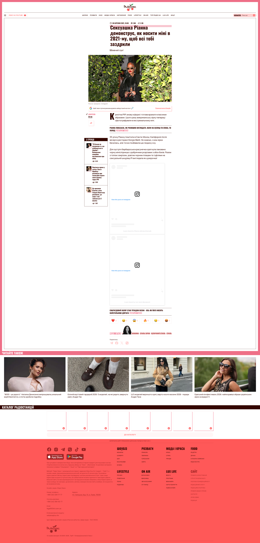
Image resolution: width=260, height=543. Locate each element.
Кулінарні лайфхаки (197, 459)
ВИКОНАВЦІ (145, 478)
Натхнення (121, 15)
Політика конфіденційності (200, 481)
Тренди (168, 459)
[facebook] (117, 343)
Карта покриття (171, 485)
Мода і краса (110, 15)
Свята (144, 462)
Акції (173, 15)
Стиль (169, 333)
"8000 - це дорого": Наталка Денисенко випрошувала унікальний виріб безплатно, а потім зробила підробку (32, 395)
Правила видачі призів (198, 491)
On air (145, 15)
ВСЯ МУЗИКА (146, 475)
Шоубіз (85, 15)
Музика (119, 465)
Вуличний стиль (158, 333)
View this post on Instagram (120, 199)
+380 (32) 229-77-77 (54, 495)
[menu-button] (5, 15)
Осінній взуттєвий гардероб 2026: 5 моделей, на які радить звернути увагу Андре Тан (98, 395)
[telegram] (111, 343)
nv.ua (90, 117)
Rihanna (135, 333)
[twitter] (122, 343)
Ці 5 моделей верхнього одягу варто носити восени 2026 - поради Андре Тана (160, 395)
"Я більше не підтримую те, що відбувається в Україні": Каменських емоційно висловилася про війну (98, 151)
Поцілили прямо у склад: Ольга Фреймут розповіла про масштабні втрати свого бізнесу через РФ (98, 173)
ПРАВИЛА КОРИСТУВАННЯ (199, 475)
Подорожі (120, 485)
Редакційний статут (198, 485)
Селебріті (120, 455)
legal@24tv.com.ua (54, 508)
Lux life (166, 15)
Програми (169, 478)
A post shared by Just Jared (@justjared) (137, 302)
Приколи (145, 452)
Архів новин (195, 497)
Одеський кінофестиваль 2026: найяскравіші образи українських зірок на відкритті (222, 395)
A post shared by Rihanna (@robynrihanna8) (137, 231)
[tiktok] (76, 449)
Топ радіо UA (155, 15)
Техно (119, 481)
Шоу (118, 459)
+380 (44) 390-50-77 (54, 501)
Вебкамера (169, 481)
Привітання (121, 478)
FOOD (130, 15)
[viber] (127, 343)
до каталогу (130, 435)
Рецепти (193, 452)
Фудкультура (195, 462)
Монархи (120, 452)
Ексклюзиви (121, 462)
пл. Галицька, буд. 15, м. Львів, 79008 (86, 495)
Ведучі (168, 475)
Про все (119, 475)
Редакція (194, 500)
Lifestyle (137, 15)
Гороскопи (145, 459)
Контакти (194, 494)
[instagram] (56, 449)
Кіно (100, 15)
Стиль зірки (145, 333)
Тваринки (145, 455)
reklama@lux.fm (53, 515)
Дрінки (193, 455)
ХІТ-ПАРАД (145, 485)
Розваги (93, 15)
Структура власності (198, 478)
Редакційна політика (198, 488)
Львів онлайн (170, 488)
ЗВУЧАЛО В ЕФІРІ (147, 481)
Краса (168, 452)
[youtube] (83, 449)
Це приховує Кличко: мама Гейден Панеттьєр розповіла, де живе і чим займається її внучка (98, 194)
